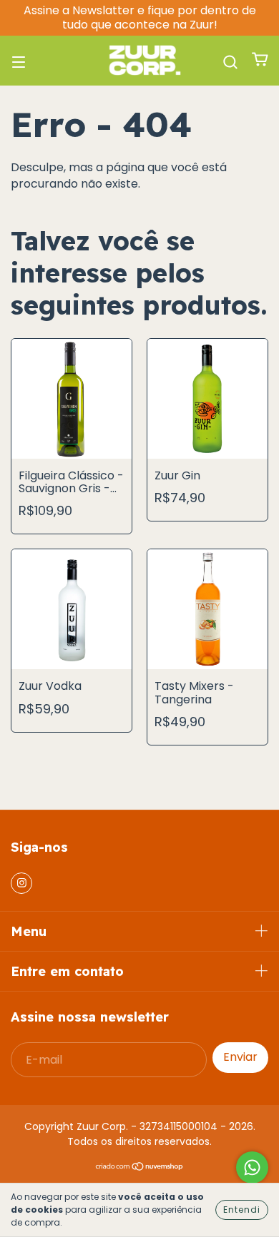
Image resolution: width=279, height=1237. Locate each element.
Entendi (241, 1209)
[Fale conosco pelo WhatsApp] (252, 1167)
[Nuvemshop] (140, 1168)
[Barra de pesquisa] (230, 60)
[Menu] (18, 60)
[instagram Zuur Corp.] (21, 883)
